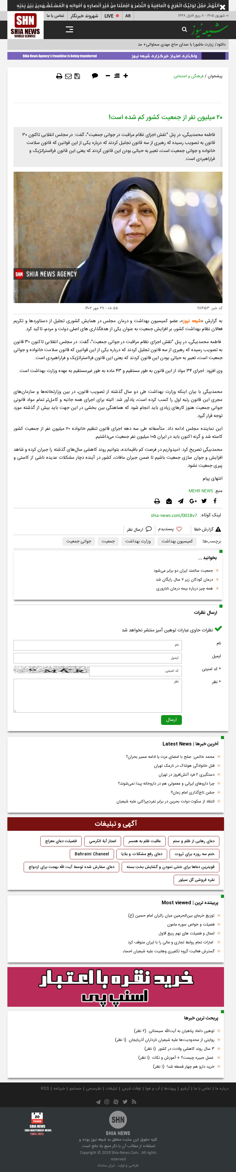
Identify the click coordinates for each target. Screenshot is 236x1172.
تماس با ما (55, 16)
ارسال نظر (135, 530)
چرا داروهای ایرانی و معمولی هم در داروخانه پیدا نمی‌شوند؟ (166, 783)
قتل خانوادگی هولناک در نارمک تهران (184, 765)
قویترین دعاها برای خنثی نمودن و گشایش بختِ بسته (170, 867)
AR (128, 16)
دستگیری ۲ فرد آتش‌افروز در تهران (186, 774)
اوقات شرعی (131, 1088)
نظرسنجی (93, 1088)
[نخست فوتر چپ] (38, 1123)
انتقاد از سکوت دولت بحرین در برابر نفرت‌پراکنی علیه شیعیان (165, 801)
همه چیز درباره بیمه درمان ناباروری (184, 588)
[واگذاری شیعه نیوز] (118, 54)
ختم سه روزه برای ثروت (194, 854)
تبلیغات (111, 1088)
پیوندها (170, 1088)
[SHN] (25, 25)
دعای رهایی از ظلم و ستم (193, 841)
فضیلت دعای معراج (61, 841)
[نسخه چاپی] (59, 76)
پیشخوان (215, 76)
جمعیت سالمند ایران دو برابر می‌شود (183, 570)
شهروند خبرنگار (84, 16)
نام (219, 643)
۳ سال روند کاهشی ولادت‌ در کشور (179, 1049)
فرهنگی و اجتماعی (188, 76)
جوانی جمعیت (78, 541)
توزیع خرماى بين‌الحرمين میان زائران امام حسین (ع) (171, 915)
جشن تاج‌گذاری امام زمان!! (192, 792)
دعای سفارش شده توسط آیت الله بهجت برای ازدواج (71, 867)
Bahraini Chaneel (92, 854)
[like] (173, 530)
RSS (45, 1088)
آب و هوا (152, 1088)
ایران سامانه (106, 1165)
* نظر (216, 682)
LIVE (108, 16)
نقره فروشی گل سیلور (196, 880)
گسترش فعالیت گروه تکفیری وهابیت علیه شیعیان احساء (168, 951)
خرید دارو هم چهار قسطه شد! (183, 1066)
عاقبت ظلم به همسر (144, 841)
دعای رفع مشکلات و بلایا (141, 854)
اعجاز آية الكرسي (102, 841)
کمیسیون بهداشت (177, 541)
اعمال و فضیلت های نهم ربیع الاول (186, 933)
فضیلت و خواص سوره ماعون (190, 924)
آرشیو (185, 1088)
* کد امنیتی (211, 669)
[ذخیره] (77, 76)
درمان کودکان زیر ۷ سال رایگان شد (184, 579)
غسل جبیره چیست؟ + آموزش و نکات (176, 1057)
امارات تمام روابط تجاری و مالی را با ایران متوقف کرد (171, 942)
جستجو (75, 1088)
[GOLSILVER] (115, 987)
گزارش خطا (203, 529)
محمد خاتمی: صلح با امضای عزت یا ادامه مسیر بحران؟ (170, 757)
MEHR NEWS (201, 491)
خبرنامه (59, 1088)
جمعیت (108, 541)
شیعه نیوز (192, 321)
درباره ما (222, 1088)
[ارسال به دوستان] (68, 76)
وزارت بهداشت (138, 541)
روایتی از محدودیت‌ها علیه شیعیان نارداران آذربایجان (164, 1040)
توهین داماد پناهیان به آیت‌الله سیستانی (174, 1031)
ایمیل (216, 656)
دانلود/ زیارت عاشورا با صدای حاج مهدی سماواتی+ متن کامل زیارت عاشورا (165, 44)
